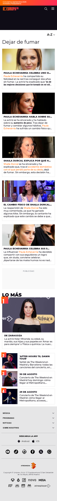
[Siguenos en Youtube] (8, 453)
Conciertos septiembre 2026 (14, 2)
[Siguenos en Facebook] (33, 453)
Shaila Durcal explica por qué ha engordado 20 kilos (27, 161)
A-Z (50, 35)
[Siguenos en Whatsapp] (49, 453)
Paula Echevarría (13, 76)
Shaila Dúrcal (11, 164)
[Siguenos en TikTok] (16, 453)
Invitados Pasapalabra (12, 4)
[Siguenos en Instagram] (24, 453)
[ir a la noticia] (28, 59)
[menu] (52, 8)
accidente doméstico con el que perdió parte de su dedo (28, 168)
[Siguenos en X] (41, 453)
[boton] (41, 413)
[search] (46, 8)
